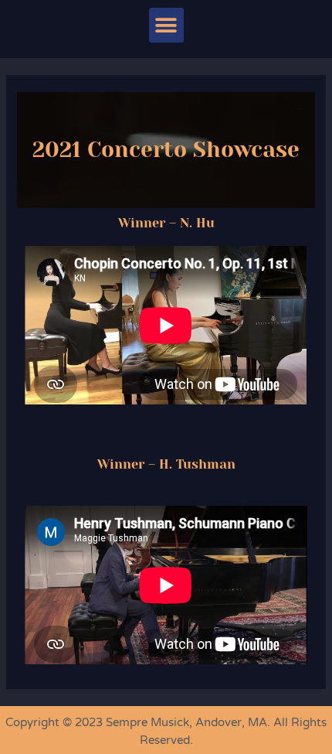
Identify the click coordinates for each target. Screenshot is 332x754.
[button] (166, 25)
